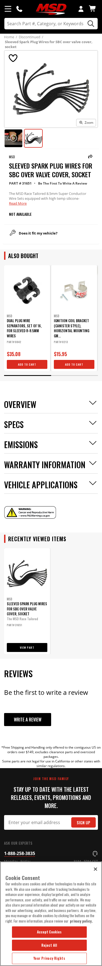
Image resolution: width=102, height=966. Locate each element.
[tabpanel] (27, 318)
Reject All (49, 945)
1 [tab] (27, 375)
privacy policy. (81, 921)
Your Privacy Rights (49, 958)
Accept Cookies (49, 932)
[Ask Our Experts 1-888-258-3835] (19, 9)
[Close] (95, 869)
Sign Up (83, 822)
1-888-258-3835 (19, 853)
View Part (27, 647)
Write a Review (27, 719)
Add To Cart (27, 364)
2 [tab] (74, 375)
